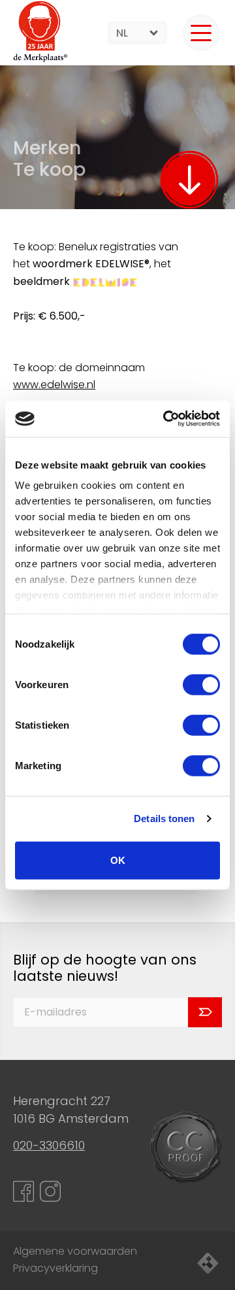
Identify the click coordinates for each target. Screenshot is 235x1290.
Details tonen (164, 818)
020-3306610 (49, 1145)
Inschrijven (205, 1012)
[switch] (201, 684)
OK (117, 859)
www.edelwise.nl (54, 384)
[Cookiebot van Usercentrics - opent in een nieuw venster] (166, 418)
